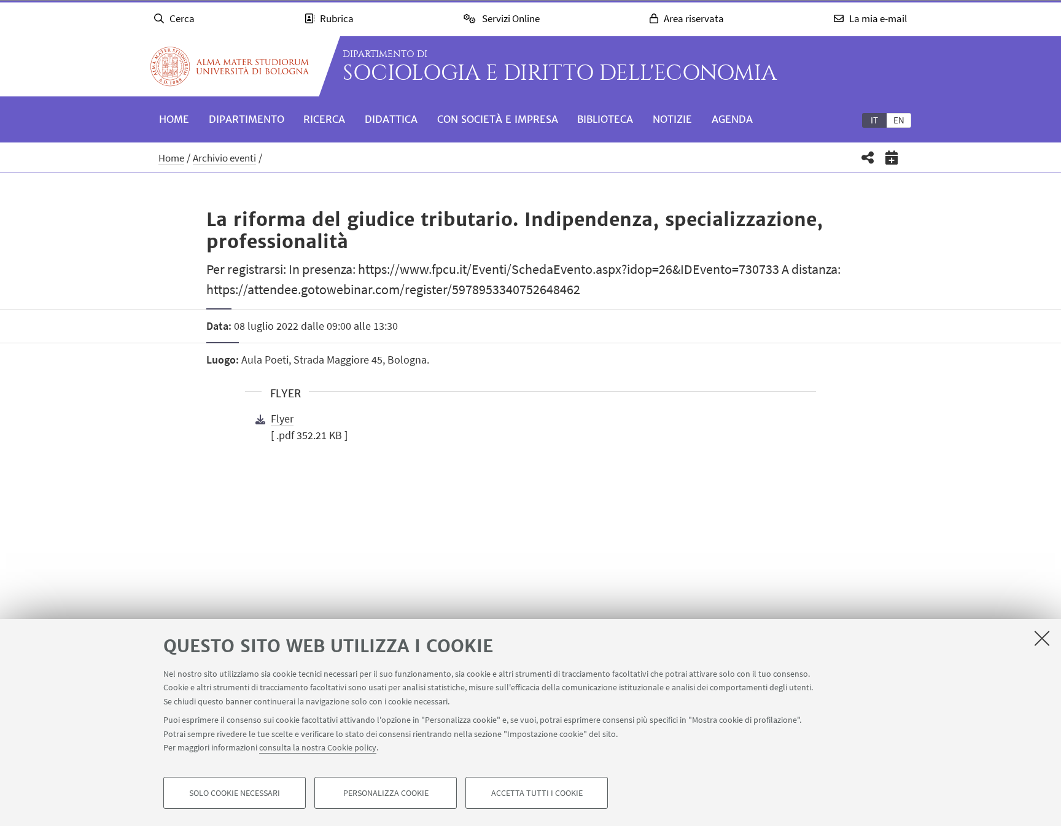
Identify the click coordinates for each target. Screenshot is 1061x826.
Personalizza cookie (386, 792)
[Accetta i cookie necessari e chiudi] (1042, 638)
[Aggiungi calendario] (892, 157)
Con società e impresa (497, 119)
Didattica (391, 119)
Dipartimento (246, 119)
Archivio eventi (224, 158)
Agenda (732, 119)
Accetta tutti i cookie (537, 792)
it (874, 120)
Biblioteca (605, 119)
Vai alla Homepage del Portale (229, 66)
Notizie (672, 119)
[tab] (874, 119)
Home (174, 119)
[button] (868, 157)
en (898, 120)
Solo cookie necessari (234, 792)
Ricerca (324, 119)
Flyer (282, 418)
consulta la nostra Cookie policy (317, 747)
